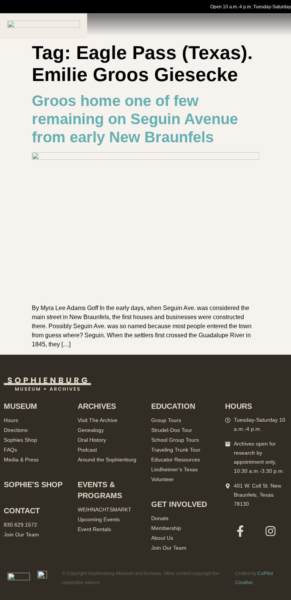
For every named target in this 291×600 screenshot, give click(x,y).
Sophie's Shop (33, 484)
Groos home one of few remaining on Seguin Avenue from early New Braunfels (135, 118)
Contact (22, 510)
